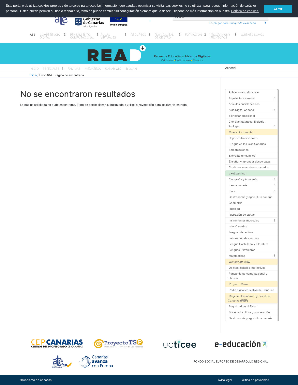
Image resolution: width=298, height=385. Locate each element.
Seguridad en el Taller (243, 306)
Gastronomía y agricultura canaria (250, 197)
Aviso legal (225, 380)
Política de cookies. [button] (245, 11)
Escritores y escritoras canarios (249, 167)
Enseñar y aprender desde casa (249, 161)
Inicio (34, 68)
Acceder (230, 68)
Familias (74, 68)
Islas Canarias (238, 226)
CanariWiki (113, 68)
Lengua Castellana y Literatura (248, 244)
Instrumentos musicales (244, 220)
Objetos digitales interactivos (247, 267)
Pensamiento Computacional (82, 36)
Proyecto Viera (238, 284)
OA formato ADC (239, 261)
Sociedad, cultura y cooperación (249, 312)
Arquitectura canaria (242, 98)
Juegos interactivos (241, 232)
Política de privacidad (254, 380)
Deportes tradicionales (243, 138)
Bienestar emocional (242, 115)
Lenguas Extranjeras (242, 249)
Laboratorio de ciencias (244, 238)
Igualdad (234, 208)
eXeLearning (237, 173)
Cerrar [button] (278, 8)
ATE (32, 34)
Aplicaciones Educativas (244, 92)
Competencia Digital (50, 36)
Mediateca (93, 68)
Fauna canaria (238, 185)
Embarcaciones (239, 149)
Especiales (51, 68)
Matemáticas (237, 255)
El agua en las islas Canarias (247, 143)
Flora (232, 191)
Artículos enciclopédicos (244, 104)
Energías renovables (242, 155)
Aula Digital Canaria (241, 109)
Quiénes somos (252, 34)
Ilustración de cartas (242, 214)
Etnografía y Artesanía (243, 179)
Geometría (235, 202)
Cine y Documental (241, 132)
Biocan (131, 68)
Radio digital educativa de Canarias (251, 290)
